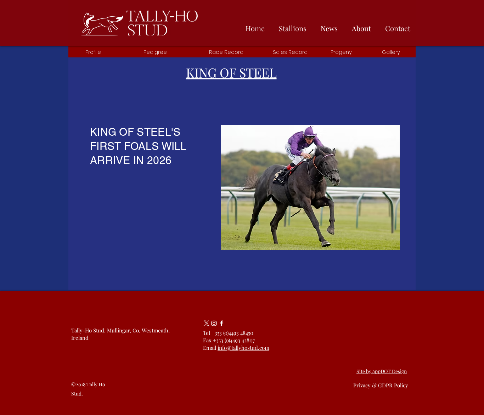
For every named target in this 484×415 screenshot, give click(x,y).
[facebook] (221, 323)
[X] (206, 323)
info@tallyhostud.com (243, 347)
